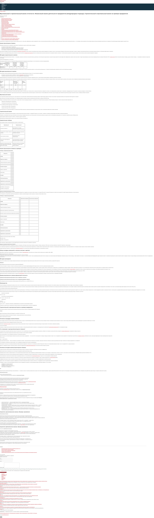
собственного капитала (19, 248)
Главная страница (2, 11)
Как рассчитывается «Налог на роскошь (8, 449)
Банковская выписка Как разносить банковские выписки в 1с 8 (11, 448)
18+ (33, 513)
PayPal (1, 500)
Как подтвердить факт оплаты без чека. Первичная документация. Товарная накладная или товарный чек (16, 492)
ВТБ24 (3, 476)
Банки (2, 9)
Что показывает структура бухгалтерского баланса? (9, 35)
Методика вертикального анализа (7, 20)
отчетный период (21, 273)
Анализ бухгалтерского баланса (6, 18)
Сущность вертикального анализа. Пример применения (10, 39)
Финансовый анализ (3, 386)
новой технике (23, 424)
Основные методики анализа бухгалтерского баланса (10, 36)
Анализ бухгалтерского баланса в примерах (8, 24)
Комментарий (2, 467)
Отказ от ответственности (23, 513)
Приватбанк (3, 8)
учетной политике (52, 357)
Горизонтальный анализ (5, 22)
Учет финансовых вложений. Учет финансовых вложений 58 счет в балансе (11, 498)
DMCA (31, 513)
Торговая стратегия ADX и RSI (6, 451)
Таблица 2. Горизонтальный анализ (7, 26)
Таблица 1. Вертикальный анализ (7, 25)
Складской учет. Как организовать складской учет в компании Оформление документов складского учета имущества (17, 507)
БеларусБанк (4, 475)
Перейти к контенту (3, 0)
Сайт (0, 461)
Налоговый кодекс (25, 252)
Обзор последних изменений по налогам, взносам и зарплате (11, 27)
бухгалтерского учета (6, 389)
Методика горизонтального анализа (7, 19)
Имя (1, 458)
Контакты (35, 513)
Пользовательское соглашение (14, 513)
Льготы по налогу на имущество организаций (8, 450)
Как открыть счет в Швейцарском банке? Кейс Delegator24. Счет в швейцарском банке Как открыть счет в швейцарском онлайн (19, 495)
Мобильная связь (4, 474)
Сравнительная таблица (5, 23)
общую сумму (23, 432)
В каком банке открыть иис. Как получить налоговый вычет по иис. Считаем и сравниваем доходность (15, 501)
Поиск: (1, 2)
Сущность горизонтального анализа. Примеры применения (10, 38)
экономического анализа (22, 382)
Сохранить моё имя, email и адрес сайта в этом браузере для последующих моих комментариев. (15, 470)
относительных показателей (21, 51)
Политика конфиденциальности (4, 513)
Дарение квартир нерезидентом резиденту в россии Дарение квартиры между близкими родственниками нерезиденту (19, 452)
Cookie (29, 513)
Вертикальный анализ (5, 21)
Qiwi (0, 494)
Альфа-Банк (3, 7)
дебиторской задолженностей (30, 345)
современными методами (32, 381)
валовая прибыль (72, 269)
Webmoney (1, 491)
